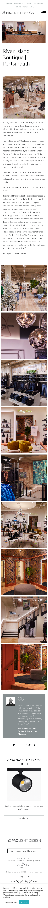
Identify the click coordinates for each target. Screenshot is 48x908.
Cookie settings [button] (10, 902)
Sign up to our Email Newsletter (24, 851)
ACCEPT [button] (24, 902)
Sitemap (23, 867)
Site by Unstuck (23, 876)
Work (7, 19)
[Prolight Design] (18, 12)
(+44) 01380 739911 (34, 3)
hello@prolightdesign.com (15, 3)
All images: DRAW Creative (14, 253)
